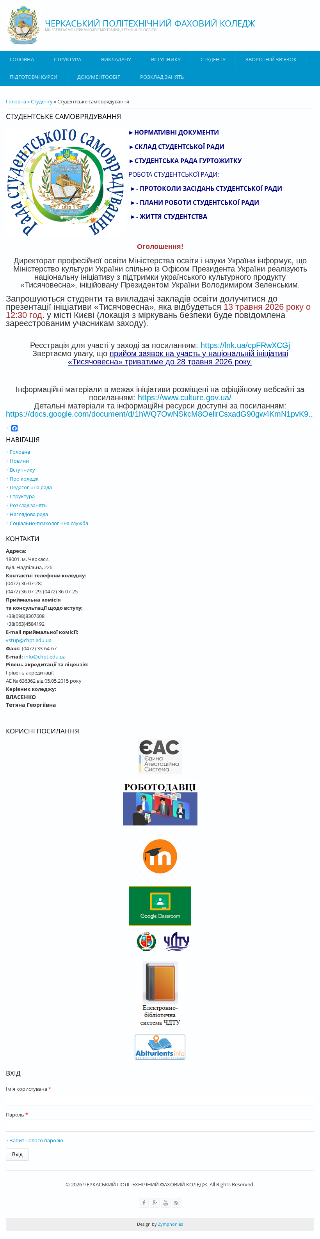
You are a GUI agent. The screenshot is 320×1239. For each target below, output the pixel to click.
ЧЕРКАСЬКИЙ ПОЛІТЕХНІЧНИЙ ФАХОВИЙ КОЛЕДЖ (150, 23)
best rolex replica (49, 1234)
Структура (67, 59)
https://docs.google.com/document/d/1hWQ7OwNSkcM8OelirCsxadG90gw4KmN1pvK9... (160, 414)
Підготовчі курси (33, 76)
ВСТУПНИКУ (166, 59)
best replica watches (93, 1234)
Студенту (213, 59)
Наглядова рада (29, 514)
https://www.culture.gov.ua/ (184, 397)
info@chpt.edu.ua (45, 656)
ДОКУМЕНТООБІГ (98, 76)
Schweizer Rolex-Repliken (147, 1234)
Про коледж (24, 478)
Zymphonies (170, 1224)
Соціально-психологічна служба (49, 523)
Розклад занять (162, 76)
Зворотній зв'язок (271, 59)
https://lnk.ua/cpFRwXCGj (245, 345)
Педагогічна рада (31, 487)
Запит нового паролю (36, 1140)
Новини (19, 460)
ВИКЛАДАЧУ (116, 59)
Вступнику (22, 469)
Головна (22, 59)
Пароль (17, 1114)
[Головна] (23, 25)
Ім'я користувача (28, 1088)
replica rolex (192, 1234)
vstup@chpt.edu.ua (29, 640)
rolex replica (14, 1234)
